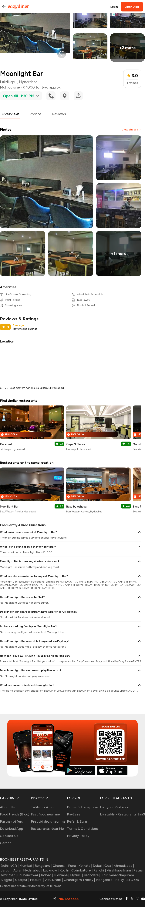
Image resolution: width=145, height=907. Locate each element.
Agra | (17, 870)
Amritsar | (9, 875)
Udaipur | (22, 880)
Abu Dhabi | (54, 880)
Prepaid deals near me (48, 821)
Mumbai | (26, 866)
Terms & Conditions (83, 829)
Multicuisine (10, 87)
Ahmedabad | (124, 866)
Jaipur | (6, 870)
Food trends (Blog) (14, 814)
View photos (130, 129)
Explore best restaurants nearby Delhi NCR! (30, 886)
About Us (7, 807)
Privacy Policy (78, 836)
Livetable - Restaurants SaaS (122, 814)
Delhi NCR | (10, 866)
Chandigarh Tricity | (79, 880)
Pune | (73, 866)
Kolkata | (85, 866)
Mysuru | (76, 875)
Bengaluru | (43, 866)
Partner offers (11, 821)
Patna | (138, 870)
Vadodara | (92, 875)
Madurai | (37, 880)
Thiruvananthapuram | (118, 875)
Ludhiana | (61, 875)
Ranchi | (99, 870)
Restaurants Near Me (47, 829)
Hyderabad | (32, 870)
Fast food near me (45, 814)
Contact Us (9, 836)
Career (5, 843)
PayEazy (73, 814)
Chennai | (60, 866)
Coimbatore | (82, 870)
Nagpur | (7, 880)
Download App (11, 829)
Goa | (108, 866)
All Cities (132, 880)
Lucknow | (51, 870)
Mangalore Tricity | (111, 880)
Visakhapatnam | (120, 870)
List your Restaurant (116, 807)
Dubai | (98, 866)
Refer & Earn (77, 821)
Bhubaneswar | (28, 875)
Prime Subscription (82, 807)
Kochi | (65, 870)
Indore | (47, 875)
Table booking (42, 807)
